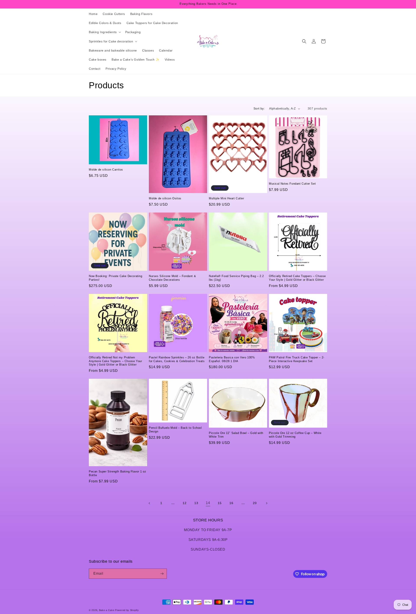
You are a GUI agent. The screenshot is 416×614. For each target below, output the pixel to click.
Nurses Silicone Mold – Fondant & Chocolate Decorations (172, 277)
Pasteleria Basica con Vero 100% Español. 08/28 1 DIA (232, 359)
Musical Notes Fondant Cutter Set (292, 183)
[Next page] (266, 503)
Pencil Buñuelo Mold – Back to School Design (175, 429)
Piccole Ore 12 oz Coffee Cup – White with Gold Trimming (295, 434)
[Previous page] (149, 503)
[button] (104, 32)
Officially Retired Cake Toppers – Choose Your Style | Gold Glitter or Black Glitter (297, 277)
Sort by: (259, 108)
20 (255, 503)
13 (196, 503)
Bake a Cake (106, 610)
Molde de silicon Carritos (106, 169)
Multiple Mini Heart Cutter (226, 198)
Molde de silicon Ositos (165, 198)
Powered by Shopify (127, 610)
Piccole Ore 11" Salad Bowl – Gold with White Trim (236, 434)
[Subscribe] (162, 574)
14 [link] (208, 503)
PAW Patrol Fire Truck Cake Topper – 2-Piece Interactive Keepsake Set (296, 359)
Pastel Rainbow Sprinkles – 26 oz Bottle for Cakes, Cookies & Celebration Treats (177, 359)
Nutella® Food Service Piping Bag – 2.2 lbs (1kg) (236, 277)
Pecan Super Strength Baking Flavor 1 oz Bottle (117, 473)
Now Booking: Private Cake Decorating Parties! (115, 277)
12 (184, 503)
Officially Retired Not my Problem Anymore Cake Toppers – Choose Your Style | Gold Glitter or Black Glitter (115, 361)
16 (231, 503)
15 (219, 503)
